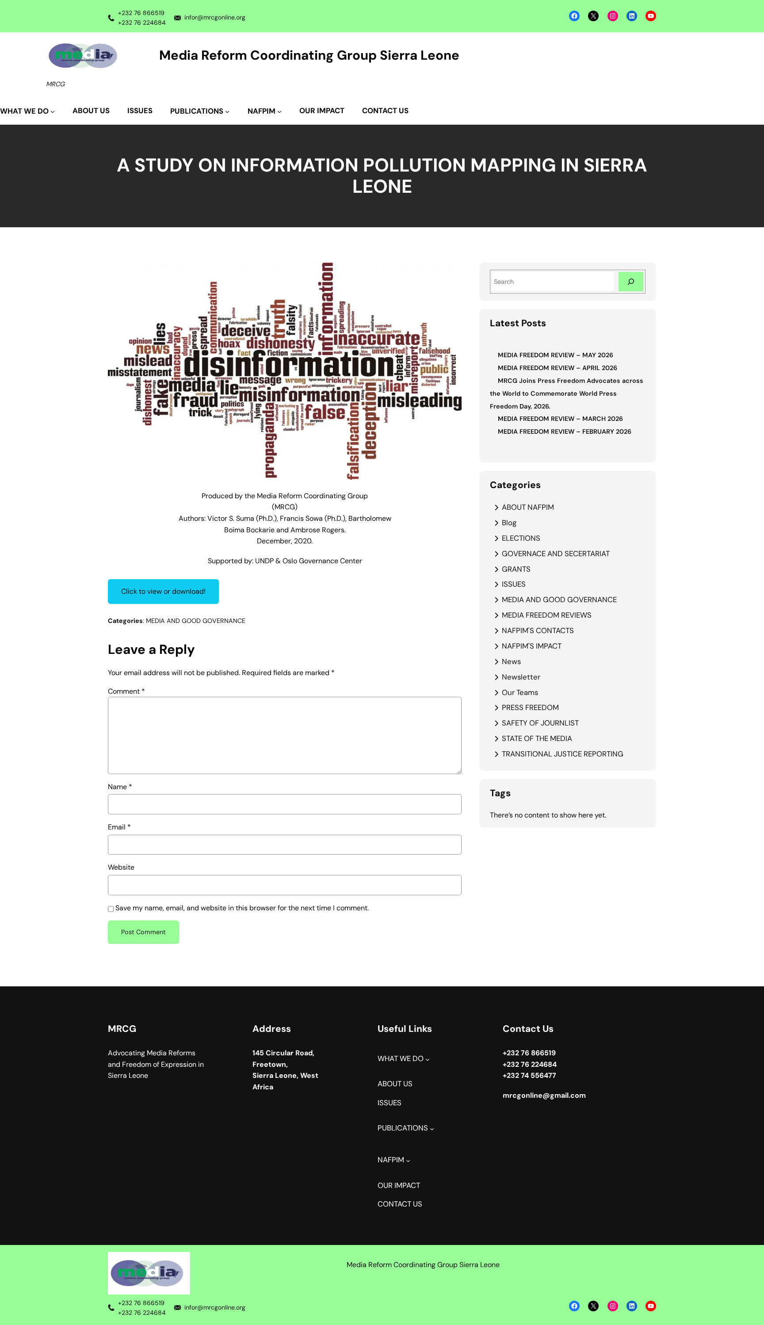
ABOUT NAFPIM (528, 507)
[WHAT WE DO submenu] (427, 1059)
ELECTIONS (521, 538)
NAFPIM (391, 1160)
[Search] (631, 281)
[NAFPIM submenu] (408, 1160)
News (511, 661)
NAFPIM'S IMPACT (532, 646)
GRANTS (516, 569)
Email (119, 827)
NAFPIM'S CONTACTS (538, 630)
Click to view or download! (163, 591)
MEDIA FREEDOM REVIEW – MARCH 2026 (560, 419)
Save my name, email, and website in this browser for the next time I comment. (242, 908)
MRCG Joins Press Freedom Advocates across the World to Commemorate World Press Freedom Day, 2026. (566, 393)
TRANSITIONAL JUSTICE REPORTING (562, 754)
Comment (126, 691)
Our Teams (520, 692)
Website (121, 867)
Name (120, 786)
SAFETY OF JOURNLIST (540, 723)
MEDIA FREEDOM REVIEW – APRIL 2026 (557, 368)
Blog (509, 522)
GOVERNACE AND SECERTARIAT (556, 553)
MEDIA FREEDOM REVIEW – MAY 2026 (555, 355)
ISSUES (514, 584)
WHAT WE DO (401, 1058)
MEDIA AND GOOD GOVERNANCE (195, 621)
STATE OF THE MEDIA (537, 738)
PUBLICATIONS (403, 1128)
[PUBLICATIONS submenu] (432, 1128)
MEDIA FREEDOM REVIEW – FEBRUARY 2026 (564, 431)
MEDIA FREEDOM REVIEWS (547, 615)
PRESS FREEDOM (530, 707)
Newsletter (521, 677)
